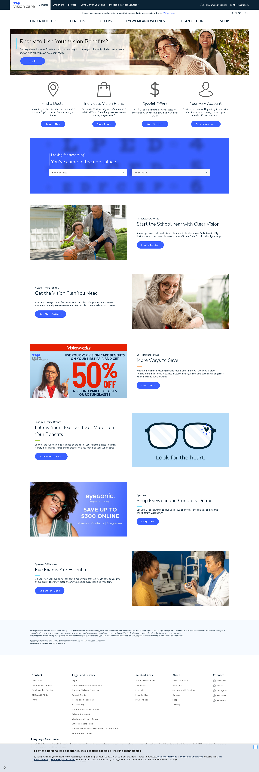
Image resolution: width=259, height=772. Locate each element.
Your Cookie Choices (82, 733)
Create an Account (219, 5)
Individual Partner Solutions (123, 5)
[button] (246, 13)
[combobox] (88, 172)
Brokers (72, 5)
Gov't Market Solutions (93, 5)
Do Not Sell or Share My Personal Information (95, 728)
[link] (150, 245)
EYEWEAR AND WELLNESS (146, 21)
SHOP (224, 21)
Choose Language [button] (241, 5)
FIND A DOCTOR (43, 21)
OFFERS (106, 21)
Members (43, 5)
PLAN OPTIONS (193, 21)
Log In (206, 5)
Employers (58, 5)
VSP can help (169, 13)
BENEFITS (77, 21)
